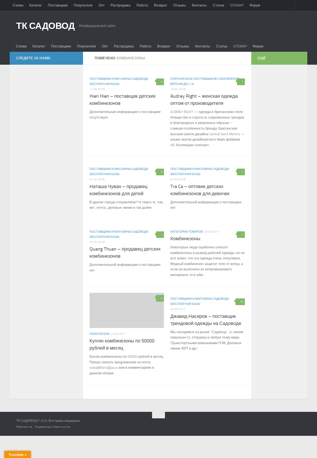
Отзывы (179, 5)
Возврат (160, 5)
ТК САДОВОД (45, 25)
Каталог (35, 5)
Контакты (199, 5)
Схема (18, 5)
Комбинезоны (185, 239)
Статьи (218, 5)
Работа (142, 5)
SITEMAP (236, 5)
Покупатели (83, 5)
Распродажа (120, 5)
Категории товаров (186, 232)
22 (241, 301)
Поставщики (58, 5)
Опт (102, 5)
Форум (255, 5)
